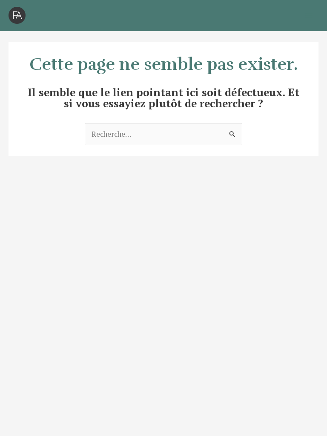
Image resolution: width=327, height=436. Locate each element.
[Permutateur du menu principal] (308, 15)
